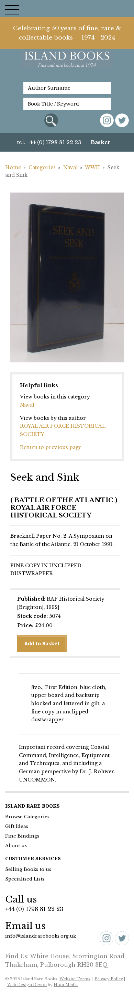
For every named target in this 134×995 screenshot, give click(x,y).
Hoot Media (66, 984)
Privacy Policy (108, 978)
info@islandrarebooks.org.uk (40, 936)
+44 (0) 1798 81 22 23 (34, 909)
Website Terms (74, 978)
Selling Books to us (28, 869)
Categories (42, 167)
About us (16, 846)
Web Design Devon (27, 984)
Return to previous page (50, 447)
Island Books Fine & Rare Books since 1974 (67, 63)
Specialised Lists (24, 879)
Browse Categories (27, 817)
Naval (70, 167)
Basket (100, 142)
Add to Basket (42, 644)
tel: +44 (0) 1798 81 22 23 (49, 142)
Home (13, 167)
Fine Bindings (22, 836)
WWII (92, 167)
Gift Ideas (16, 826)
